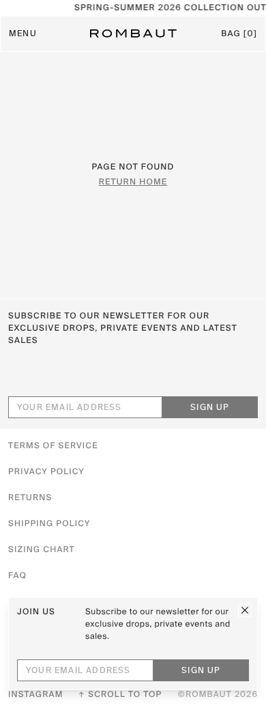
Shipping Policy (49, 524)
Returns (30, 498)
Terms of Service (53, 446)
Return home (133, 182)
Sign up (209, 408)
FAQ (17, 576)
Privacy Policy (46, 472)
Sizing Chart (41, 550)
